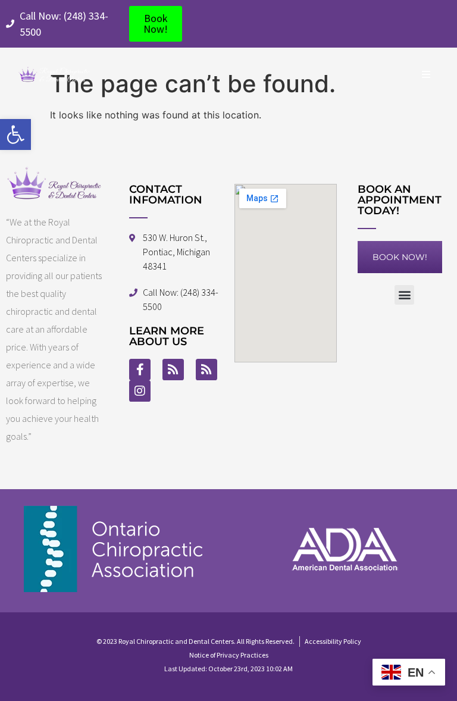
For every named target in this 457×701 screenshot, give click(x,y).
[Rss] (173, 369)
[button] (15, 134)
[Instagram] (140, 391)
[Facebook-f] (140, 369)
